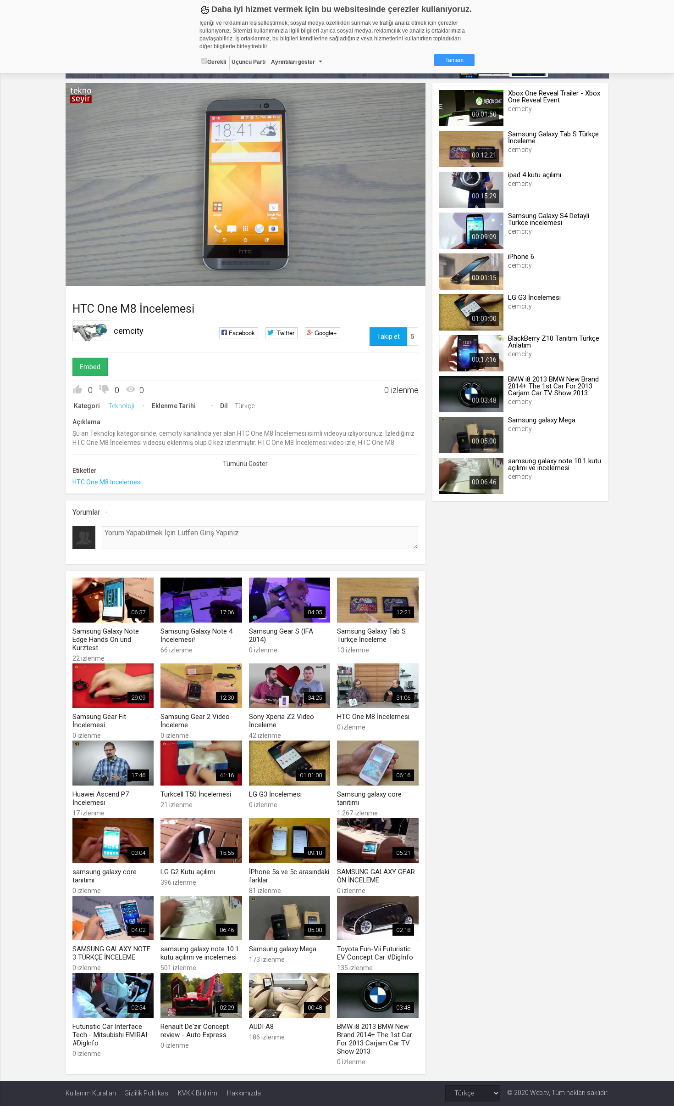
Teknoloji (121, 406)
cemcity (129, 331)
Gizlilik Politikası (147, 1093)
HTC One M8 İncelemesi (107, 482)
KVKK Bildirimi (198, 1093)
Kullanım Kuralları (91, 1093)
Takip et (388, 336)
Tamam (454, 60)
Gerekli (216, 62)
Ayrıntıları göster (293, 62)
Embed (90, 367)
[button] (95, 274)
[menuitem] (372, 275)
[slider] (245, 260)
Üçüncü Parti (248, 62)
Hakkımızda (244, 1093)
